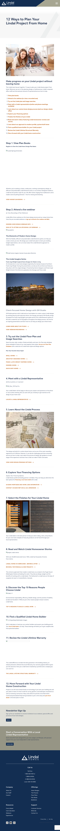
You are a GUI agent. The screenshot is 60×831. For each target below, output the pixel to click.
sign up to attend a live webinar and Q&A (37, 219)
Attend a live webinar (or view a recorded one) (23, 98)
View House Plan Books (14, 199)
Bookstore (34, 800)
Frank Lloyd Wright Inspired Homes (19, 362)
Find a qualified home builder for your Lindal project (25, 127)
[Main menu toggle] (56, 3)
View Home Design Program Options (18, 462)
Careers (8, 795)
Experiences (9, 815)
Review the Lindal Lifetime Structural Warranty (23, 130)
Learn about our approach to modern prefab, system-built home (28, 124)
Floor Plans (34, 795)
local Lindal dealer (14, 626)
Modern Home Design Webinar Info (18, 224)
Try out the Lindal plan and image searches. (22, 101)
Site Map (51, 819)
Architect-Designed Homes (15, 359)
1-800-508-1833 (29, 774)
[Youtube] (11, 822)
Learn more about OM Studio (16, 326)
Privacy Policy (43, 819)
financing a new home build (23, 480)
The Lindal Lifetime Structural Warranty (21, 673)
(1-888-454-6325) (30, 779)
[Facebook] (7, 822)
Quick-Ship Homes (12, 368)
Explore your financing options (18, 114)
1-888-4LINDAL (30, 776)
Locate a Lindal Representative (17, 399)
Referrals (33, 810)
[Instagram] (14, 822)
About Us (8, 790)
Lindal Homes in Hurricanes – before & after (22, 564)
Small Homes (10, 355)
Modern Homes (11, 365)
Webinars (8, 813)
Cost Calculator (10, 810)
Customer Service (36, 808)
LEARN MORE (10, 744)
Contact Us (34, 813)
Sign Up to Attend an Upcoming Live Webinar (22, 227)
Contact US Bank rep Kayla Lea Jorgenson (21, 488)
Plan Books (34, 797)
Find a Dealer (9, 808)
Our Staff (8, 793)
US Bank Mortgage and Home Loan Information (22, 484)
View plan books (13, 95)
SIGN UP (9, 720)
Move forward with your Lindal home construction (24, 133)
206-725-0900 (32, 782)
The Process (34, 793)
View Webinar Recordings (15, 329)
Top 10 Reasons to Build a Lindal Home (19, 606)
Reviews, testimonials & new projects (19, 567)
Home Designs (35, 790)
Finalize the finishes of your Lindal (19, 117)
